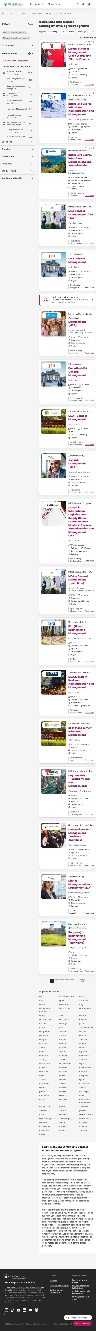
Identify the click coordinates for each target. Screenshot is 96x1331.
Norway (82, 1047)
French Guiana (86, 1114)
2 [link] (57, 981)
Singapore (64, 1019)
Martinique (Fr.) (86, 1118)
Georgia (83, 1059)
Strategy (82, 32)
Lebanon (43, 1055)
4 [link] (67, 981)
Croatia (62, 1110)
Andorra (43, 1110)
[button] (14, 32)
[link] (58, 13)
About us (53, 1280)
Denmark (43, 1035)
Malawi (62, 1091)
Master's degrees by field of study (80, 1287)
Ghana (82, 1087)
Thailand (83, 1039)
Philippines (84, 1075)
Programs (37, 4)
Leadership (52, 32)
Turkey (42, 1059)
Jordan (42, 1091)
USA (41, 996)
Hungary (43, 1039)
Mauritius (43, 1071)
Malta (61, 1027)
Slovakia (63, 1099)
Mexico (82, 1043)
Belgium (83, 1019)
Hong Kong (44, 1031)
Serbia (42, 1099)
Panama (63, 1055)
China (61, 1015)
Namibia (63, 1079)
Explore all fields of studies (80, 1281)
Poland (82, 1015)
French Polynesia (47, 1118)
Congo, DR (44, 1134)
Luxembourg (65, 1063)
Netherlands (65, 1008)
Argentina (83, 1051)
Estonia (62, 1095)
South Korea (45, 1063)
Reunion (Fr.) (45, 1126)
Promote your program (59, 1285)
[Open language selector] (83, 4)
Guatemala (44, 1083)
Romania (63, 1043)
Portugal (63, 1023)
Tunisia (42, 1079)
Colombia (63, 1031)
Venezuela (44, 1130)
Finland (82, 1031)
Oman (62, 1122)
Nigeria (82, 1063)
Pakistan (83, 1122)
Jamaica (82, 1110)
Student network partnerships (56, 1291)
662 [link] (82, 981)
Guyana (62, 1083)
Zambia (42, 1047)
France (42, 1004)
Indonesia (63, 1047)
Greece (62, 1035)
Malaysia (43, 1015)
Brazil (42, 1027)
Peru (41, 1114)
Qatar (42, 1087)
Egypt (81, 1079)
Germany (83, 1000)
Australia (83, 996)
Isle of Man (44, 1106)
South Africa (85, 1008)
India (41, 1051)
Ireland (42, 1023)
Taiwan (62, 1059)
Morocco (63, 1067)
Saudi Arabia (85, 1067)
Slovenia (63, 1114)
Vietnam (63, 1071)
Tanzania (83, 1106)
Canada (42, 1000)
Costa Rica (44, 1095)
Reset (30, 24)
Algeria (62, 1087)
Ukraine (63, 1126)
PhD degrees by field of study (81, 1298)
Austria (62, 1039)
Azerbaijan (84, 1091)
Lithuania (43, 1043)
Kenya (62, 1075)
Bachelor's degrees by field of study (81, 1292)
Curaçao (83, 1130)
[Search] (78, 4)
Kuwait (62, 1106)
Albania (62, 1130)
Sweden (82, 1035)
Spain (61, 1000)
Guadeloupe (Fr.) (66, 1118)
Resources (55, 4)
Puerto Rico (84, 1055)
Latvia (42, 1067)
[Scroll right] (94, 32)
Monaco (43, 1122)
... (77, 981)
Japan (81, 1023)
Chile (41, 1075)
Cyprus (62, 1051)
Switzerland (64, 1004)
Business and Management (16, 61)
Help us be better (82, 1323)
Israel (81, 1095)
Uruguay (83, 1126)
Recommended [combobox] (86, 37)
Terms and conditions (62, 1324)
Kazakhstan (84, 1083)
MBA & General (68, 32)
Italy (81, 1004)
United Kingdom (66, 996)
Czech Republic (86, 1027)
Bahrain (83, 1071)
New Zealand (45, 1019)
